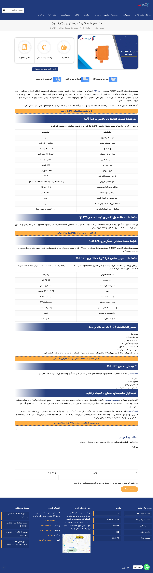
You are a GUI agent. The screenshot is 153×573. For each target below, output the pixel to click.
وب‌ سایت (52, 472)
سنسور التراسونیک (143, 519)
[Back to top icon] (3, 567)
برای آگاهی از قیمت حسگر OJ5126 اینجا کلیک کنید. (76, 233)
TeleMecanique (112, 519)
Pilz (117, 532)
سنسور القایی (145, 525)
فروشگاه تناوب (132, 411)
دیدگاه (135, 447)
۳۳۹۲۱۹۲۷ (49, 535)
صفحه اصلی (99, 28)
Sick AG (115, 538)
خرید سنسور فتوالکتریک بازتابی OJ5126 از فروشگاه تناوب (76, 423)
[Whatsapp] (147, 567)
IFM (117, 513)
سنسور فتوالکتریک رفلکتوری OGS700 (17, 534)
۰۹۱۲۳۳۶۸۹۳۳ (45, 530)
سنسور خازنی (145, 532)
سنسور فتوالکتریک (143, 513)
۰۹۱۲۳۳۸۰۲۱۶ (46, 525)
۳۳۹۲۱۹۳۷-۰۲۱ (49, 520)
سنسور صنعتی (132, 373)
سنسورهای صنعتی (112, 400)
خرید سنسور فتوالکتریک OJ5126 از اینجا (76, 111)
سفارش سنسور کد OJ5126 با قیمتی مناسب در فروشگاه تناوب (76, 358)
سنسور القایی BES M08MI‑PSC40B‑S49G (17, 543)
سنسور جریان (145, 538)
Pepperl (115, 525)
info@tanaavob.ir (47, 540)
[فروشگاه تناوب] (144, 5)
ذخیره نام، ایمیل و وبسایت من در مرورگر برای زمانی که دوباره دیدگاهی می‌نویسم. (104, 483)
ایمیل (95, 472)
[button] (16, 428)
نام (137, 472)
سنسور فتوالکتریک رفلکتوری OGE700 (17, 524)
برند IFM (86, 28)
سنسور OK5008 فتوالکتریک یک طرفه (17, 515)
